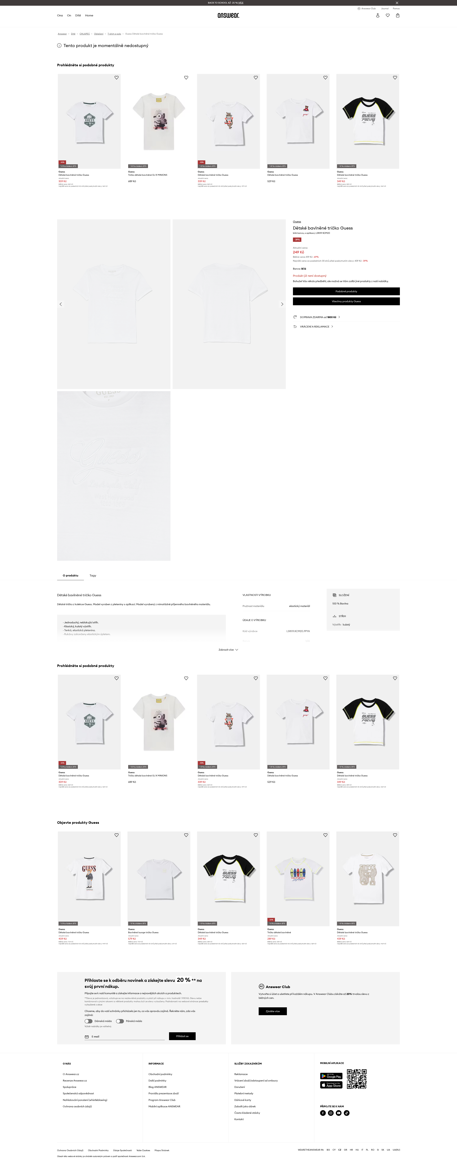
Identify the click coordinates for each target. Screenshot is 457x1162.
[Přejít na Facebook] (323, 1113)
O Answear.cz (71, 1074)
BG (328, 1150)
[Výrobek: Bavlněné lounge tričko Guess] (158, 878)
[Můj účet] (378, 15)
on (69, 15)
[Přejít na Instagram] (331, 1113)
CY (334, 1150)
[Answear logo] (228, 15)
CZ (339, 1150)
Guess (297, 221)
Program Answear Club (162, 1100)
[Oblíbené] (388, 15)
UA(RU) (396, 1150)
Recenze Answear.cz (75, 1080)
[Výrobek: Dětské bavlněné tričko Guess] (89, 121)
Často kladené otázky (247, 1112)
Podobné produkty (346, 291)
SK (382, 1150)
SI (378, 1150)
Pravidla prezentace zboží (164, 1093)
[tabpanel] (228, 616)
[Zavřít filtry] (397, 3)
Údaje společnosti (122, 1150)
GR (345, 1150)
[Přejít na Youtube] (339, 1113)
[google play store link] (331, 1076)
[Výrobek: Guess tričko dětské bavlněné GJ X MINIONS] (158, 121)
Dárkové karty (242, 1100)
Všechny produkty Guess (346, 301)
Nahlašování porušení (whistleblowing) (85, 1100)
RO (372, 1150)
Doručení (239, 1087)
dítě (78, 15)
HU (357, 1150)
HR (351, 1150)
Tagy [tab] (93, 575)
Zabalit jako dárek (245, 1106)
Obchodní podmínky (160, 1074)
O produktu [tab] (70, 575)
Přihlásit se (182, 1036)
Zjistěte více (273, 1011)
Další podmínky (157, 1080)
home (89, 15)
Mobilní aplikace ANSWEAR (164, 1106)
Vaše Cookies (143, 1150)
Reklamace (241, 1074)
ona (60, 15)
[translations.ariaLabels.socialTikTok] (347, 1113)
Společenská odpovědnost (78, 1093)
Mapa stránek (162, 1150)
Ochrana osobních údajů (77, 1106)
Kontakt (239, 1119)
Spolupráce (69, 1087)
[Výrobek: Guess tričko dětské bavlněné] (298, 878)
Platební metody (243, 1093)
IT (362, 1150)
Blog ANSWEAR (158, 1087)
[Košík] (398, 15)
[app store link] (331, 1084)
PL (367, 1150)
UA (388, 1150)
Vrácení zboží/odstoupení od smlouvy (256, 1080)
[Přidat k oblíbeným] (116, 77)
